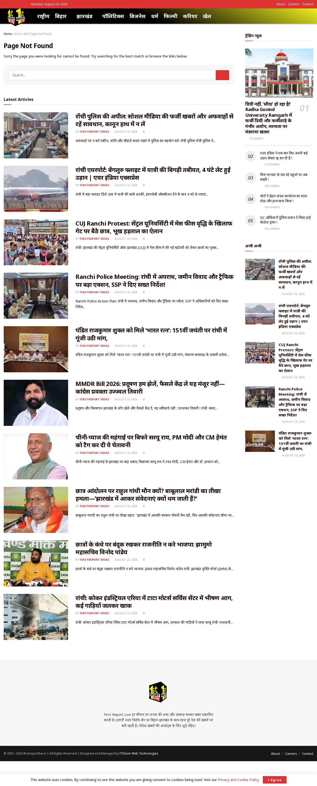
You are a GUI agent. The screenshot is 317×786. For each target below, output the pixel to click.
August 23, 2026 (125, 131)
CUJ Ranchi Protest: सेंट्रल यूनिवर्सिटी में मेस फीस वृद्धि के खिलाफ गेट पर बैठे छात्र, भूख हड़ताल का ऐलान (154, 227)
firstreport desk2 (94, 131)
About (280, 4)
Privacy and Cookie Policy (238, 779)
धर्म (154, 16)
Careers (293, 4)
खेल (207, 16)
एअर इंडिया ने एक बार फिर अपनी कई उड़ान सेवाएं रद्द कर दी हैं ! (284, 155)
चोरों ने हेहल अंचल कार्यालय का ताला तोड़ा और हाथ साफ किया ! (283, 198)
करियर (190, 16)
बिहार (61, 16)
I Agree (275, 780)
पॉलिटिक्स (113, 16)
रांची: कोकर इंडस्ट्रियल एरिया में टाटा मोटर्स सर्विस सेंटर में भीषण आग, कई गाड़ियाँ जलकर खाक (154, 602)
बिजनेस (138, 16)
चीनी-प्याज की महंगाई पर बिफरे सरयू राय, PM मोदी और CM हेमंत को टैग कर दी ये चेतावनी (151, 441)
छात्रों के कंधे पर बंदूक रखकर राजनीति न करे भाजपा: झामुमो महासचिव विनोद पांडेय (144, 548)
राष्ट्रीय (43, 16)
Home (8, 34)
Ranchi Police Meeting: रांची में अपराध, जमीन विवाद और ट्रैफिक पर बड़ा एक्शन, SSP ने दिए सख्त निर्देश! (155, 280)
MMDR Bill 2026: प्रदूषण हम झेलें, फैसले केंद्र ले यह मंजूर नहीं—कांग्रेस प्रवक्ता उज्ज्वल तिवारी (150, 387)
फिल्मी (171, 16)
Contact (307, 4)
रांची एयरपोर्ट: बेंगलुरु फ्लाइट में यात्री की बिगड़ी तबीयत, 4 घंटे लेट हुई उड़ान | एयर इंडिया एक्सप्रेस (153, 173)
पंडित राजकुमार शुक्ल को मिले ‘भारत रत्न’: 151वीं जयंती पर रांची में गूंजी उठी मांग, (151, 334)
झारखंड (84, 16)
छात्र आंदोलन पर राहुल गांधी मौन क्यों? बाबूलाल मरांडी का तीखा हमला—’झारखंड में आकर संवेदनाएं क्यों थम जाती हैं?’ (148, 494)
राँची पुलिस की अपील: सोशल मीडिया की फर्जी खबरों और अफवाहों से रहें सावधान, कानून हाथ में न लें (155, 120)
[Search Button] (222, 75)
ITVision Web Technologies (138, 753)
